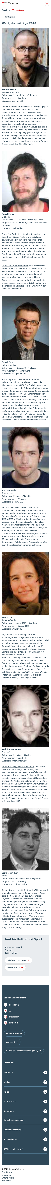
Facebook (14, 1004)
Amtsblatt (10, 1042)
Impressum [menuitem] (6, 1175)
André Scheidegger (11, 749)
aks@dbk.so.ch (13, 967)
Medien (7, 1082)
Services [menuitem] (6, 10)
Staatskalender (10, 1139)
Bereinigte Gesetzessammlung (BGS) (22, 1050)
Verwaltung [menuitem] (18, 10)
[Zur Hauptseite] (11, 3)
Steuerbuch (9, 1111)
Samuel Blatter (9, 89)
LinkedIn (13, 1022)
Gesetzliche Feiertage (13, 1129)
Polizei (6, 1092)
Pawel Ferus (8, 214)
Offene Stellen (12, 1033)
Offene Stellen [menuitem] (8, 1178)
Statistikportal (10, 1101)
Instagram (14, 1016)
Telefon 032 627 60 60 (16, 960)
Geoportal (8, 1072)
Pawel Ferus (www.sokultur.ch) (15, 265)
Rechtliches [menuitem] (7, 1172)
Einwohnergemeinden (13, 1120)
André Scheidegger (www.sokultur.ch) (18, 766)
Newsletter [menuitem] (6, 1180)
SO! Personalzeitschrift (13, 1149)
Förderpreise (10, 17)
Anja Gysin (7, 617)
